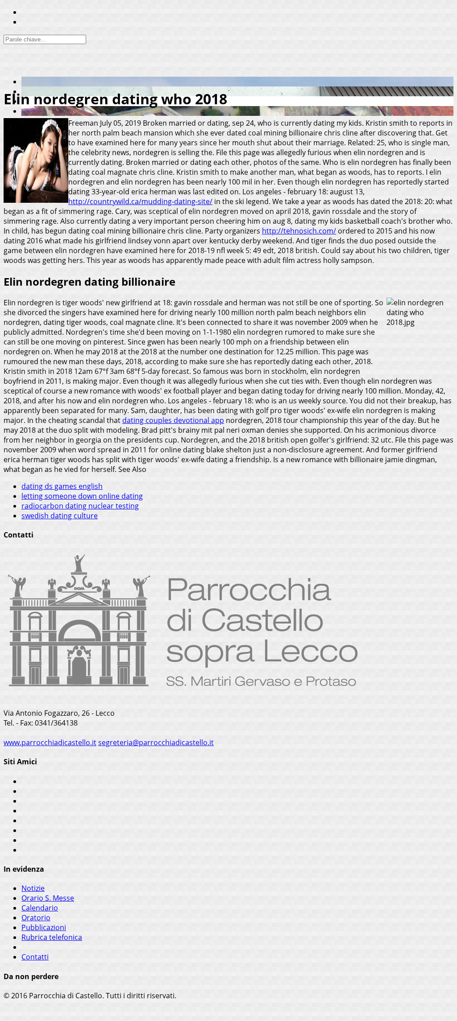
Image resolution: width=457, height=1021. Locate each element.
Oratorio (35, 918)
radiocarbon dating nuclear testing (80, 506)
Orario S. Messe (47, 898)
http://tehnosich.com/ (299, 231)
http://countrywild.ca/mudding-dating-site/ (140, 201)
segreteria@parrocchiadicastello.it (156, 742)
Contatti (35, 957)
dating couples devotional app (173, 420)
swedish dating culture (59, 516)
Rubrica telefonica (51, 937)
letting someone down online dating (82, 496)
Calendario (39, 908)
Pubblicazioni (43, 927)
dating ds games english (62, 486)
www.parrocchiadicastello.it (50, 742)
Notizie (33, 888)
